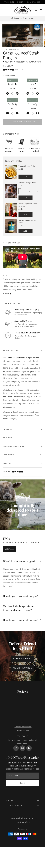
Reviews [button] (6, 472)
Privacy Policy (16, 818)
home (5, 49)
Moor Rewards (22, 668)
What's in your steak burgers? (19, 561)
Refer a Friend (22, 659)
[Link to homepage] (22, 10)
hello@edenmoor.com (23, 727)
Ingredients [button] (8, 429)
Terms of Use (28, 818)
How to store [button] (9, 455)
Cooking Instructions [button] (13, 446)
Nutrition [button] (7, 438)
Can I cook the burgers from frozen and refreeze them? (18, 608)
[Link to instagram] (22, 748)
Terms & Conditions (22, 822)
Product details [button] (10, 350)
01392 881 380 (23, 730)
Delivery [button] (7, 463)
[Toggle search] (35, 10)
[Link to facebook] (16, 748)
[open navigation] (3, 10)
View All (9, 549)
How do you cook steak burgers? (20, 596)
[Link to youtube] (29, 748)
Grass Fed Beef (14, 49)
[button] (40, 10)
